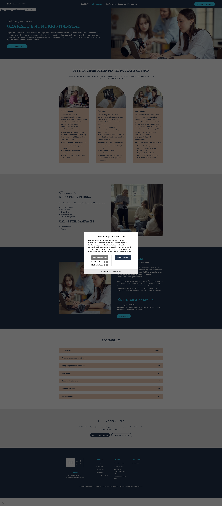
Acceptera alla (122, 257)
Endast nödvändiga (100, 257)
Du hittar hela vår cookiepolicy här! (119, 251)
